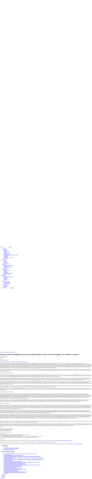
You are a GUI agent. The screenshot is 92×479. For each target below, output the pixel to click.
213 (4, 356)
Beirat (5, 262)
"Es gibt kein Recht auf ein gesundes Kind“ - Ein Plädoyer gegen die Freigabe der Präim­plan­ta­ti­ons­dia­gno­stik (20, 453)
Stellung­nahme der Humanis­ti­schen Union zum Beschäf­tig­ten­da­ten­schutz (15, 469)
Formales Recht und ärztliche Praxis (9, 449)
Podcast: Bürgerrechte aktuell (8, 273)
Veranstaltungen (6, 268)
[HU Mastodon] (46, 184)
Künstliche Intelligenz (7, 254)
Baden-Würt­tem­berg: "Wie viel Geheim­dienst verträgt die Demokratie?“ (15, 472)
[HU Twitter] (46, 246)
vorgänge (5, 271)
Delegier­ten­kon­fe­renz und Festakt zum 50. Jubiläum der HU (13, 466)
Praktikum (5, 279)
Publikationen (4, 269)
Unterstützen (4, 275)
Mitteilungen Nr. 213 (12, 352)
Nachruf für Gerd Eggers (7, 454)
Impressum (3, 475)
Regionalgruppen (6, 263)
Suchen (10, 247)
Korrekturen (6, 473)
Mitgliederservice (6, 286)
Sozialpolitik (6, 256)
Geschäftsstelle (6, 261)
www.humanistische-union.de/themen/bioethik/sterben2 (74, 443)
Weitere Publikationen (7, 283)
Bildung (5, 249)
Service (3, 284)
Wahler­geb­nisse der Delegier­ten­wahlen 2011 (10, 467)
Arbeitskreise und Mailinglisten (8, 265)
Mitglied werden (6, 278)
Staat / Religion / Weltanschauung (9, 257)
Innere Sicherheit (6, 253)
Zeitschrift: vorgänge (7, 282)
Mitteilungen (6, 272)
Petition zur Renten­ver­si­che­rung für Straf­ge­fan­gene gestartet (13, 461)
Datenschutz (6, 250)
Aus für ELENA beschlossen (8, 460)
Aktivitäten (3, 264)
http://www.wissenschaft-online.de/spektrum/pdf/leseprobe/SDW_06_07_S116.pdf (44, 442)
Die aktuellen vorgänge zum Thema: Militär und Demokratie (13, 465)
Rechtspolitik (6, 255)
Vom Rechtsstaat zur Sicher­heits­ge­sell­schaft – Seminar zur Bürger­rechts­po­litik (15, 471)
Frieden (5, 252)
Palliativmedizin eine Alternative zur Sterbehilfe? (11, 448)
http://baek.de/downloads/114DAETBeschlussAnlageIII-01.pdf (63, 440)
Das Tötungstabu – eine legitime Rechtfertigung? (11, 447)
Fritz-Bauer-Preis (6, 266)
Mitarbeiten (5, 277)
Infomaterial (5, 285)
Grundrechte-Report (7, 270)
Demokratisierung (6, 251)
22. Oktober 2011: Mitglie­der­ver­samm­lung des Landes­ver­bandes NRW (14, 463)
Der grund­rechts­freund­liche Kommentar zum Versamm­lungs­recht (14, 455)
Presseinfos (3, 274)
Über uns (3, 259)
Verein (5, 260)
